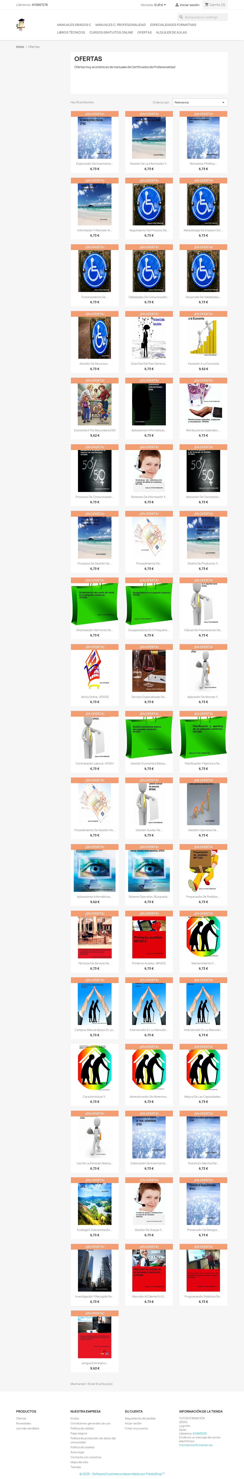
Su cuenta (134, 1411)
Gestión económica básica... (149, 763)
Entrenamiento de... (95, 297)
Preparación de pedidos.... (203, 896)
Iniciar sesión (133, 1423)
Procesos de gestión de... (95, 563)
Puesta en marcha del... (203, 1163)
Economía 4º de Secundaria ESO (95, 430)
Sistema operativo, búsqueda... (149, 896)
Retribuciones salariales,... (203, 430)
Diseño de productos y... (203, 563)
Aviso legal (77, 1452)
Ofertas (144, 32)
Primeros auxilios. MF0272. (149, 963)
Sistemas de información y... (149, 497)
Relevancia (200, 102)
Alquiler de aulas (171, 32)
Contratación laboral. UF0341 (95, 763)
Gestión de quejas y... (149, 1230)
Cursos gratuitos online (111, 32)
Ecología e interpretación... (94, 1230)
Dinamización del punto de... (94, 630)
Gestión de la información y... (149, 163)
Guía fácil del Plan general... (149, 363)
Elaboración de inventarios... (94, 163)
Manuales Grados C (74, 25)
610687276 (40, 5)
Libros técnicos (71, 32)
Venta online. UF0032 (95, 697)
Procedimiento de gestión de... (94, 830)
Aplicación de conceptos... (203, 497)
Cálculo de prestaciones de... (203, 630)
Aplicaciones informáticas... (149, 430)
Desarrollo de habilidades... (203, 297)
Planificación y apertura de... (203, 763)
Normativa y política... (203, 163)
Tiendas (76, 1467)
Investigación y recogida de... (94, 1296)
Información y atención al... (94, 230)
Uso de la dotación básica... (95, 1163)
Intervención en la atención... (149, 1030)
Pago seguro (79, 1433)
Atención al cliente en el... (149, 1296)
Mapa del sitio (79, 1462)
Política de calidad (82, 1428)
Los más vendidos (27, 1428)
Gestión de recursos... (95, 363)
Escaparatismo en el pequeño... (149, 630)
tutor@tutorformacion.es (196, 1445)
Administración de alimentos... (149, 1096)
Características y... (95, 1096)
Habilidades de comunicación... (149, 297)
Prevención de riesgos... (203, 1230)
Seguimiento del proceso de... (149, 230)
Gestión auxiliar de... (149, 830)
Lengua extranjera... (95, 1363)
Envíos (75, 1418)
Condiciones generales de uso (91, 1423)
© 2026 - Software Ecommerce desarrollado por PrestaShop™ (122, 1474)
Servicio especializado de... (149, 697)
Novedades (23, 1423)
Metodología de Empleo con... (203, 230)
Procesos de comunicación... (95, 497)
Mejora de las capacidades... (203, 1096)
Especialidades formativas (173, 25)
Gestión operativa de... (203, 830)
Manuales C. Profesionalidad (121, 25)
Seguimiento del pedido (140, 1418)
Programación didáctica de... (203, 1296)
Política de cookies (83, 1447)
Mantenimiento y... (203, 963)
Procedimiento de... (149, 563)
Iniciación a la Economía (203, 363)
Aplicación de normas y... (203, 697)
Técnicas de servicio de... (94, 963)
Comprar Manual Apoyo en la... (95, 1030)
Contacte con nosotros (86, 1457)
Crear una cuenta (136, 1428)
